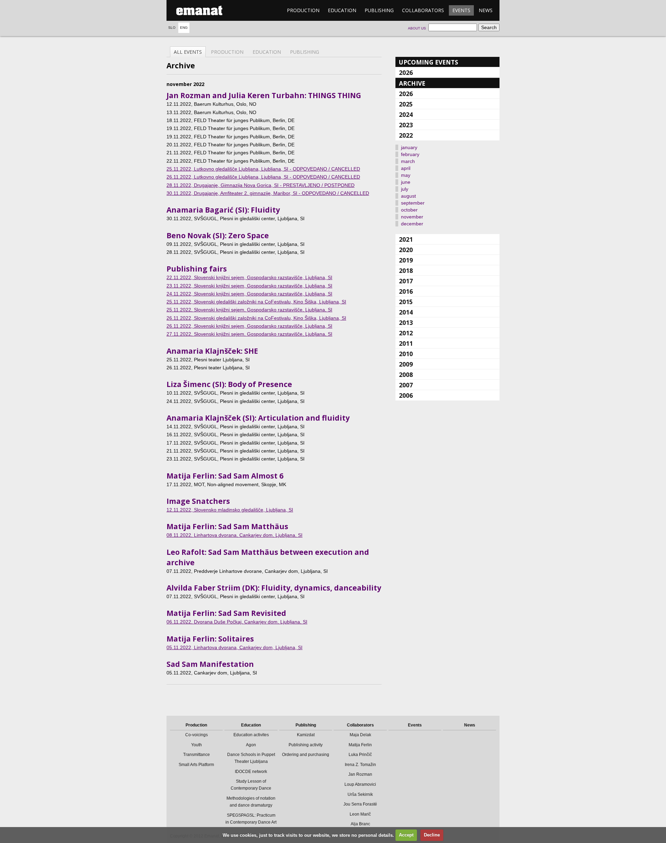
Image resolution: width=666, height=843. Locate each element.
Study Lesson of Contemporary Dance (251, 785)
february (410, 154)
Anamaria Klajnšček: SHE (212, 351)
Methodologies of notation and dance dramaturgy (251, 802)
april (405, 168)
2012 (406, 333)
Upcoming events (428, 62)
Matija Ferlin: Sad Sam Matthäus (227, 526)
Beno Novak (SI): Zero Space (217, 235)
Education (342, 10)
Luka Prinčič (360, 754)
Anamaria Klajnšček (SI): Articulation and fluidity (258, 418)
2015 (406, 302)
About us (417, 28)
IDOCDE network (251, 771)
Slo (172, 27)
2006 (406, 395)
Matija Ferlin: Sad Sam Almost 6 (224, 476)
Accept (406, 834)
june (405, 182)
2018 (406, 270)
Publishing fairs (196, 269)
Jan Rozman (360, 774)
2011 (406, 343)
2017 (406, 281)
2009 (406, 364)
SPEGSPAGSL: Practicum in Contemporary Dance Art (250, 819)
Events (461, 10)
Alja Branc (360, 824)
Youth (196, 744)
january (409, 147)
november (412, 217)
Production (303, 10)
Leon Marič (360, 814)
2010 (406, 354)
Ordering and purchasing (305, 754)
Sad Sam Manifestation (210, 664)
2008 (406, 374)
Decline (432, 834)
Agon (251, 744)
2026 (406, 72)
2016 (406, 291)
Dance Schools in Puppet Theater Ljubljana (251, 758)
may (405, 175)
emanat (199, 10)
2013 (406, 322)
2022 (406, 135)
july (404, 189)
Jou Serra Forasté (360, 804)
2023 (406, 125)
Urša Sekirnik (360, 794)
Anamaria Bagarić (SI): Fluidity (223, 210)
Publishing (379, 10)
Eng (184, 27)
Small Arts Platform (196, 764)
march (408, 161)
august (408, 196)
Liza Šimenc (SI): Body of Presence (229, 384)
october (409, 210)
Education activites (251, 734)
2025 (406, 104)
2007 (406, 385)
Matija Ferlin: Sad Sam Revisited (226, 613)
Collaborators (423, 10)
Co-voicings (196, 734)
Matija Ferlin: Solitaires (210, 639)
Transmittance (196, 754)
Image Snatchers (198, 501)
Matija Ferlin (360, 744)
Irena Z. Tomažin (360, 764)
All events (188, 52)
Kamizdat (306, 734)
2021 (406, 239)
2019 (406, 260)
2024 (406, 114)
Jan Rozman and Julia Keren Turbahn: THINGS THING (263, 95)
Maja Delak (360, 734)
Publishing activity (306, 744)
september (413, 203)
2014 (406, 312)
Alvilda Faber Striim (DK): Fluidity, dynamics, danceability (273, 588)
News (486, 10)
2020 (406, 250)
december (412, 223)
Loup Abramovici (360, 784)
